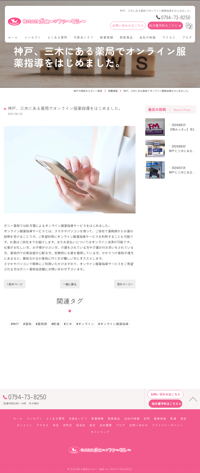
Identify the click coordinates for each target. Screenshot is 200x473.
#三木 (68, 324)
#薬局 (27, 324)
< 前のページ (14, 284)
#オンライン (85, 324)
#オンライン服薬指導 (113, 324)
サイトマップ (100, 432)
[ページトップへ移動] (193, 399)
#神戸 (15, 324)
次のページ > (125, 284)
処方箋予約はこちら (163, 25)
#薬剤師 (41, 324)
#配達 (55, 324)
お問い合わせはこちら (128, 25)
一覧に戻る (70, 284)
